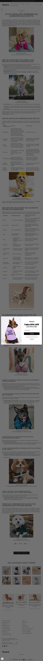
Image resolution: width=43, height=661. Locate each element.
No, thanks (32, 339)
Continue (32, 333)
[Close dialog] (41, 318)
